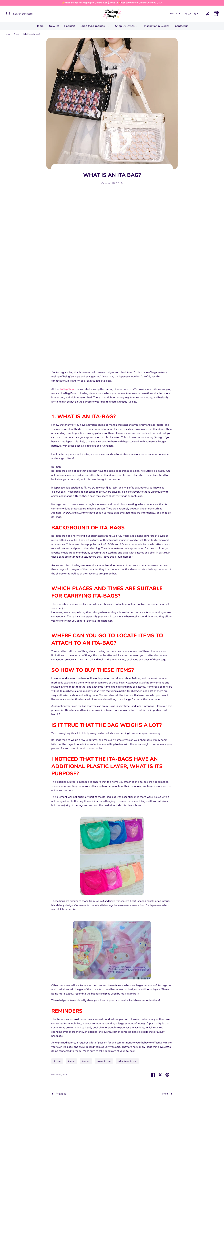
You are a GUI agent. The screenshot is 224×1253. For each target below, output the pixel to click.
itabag (71, 1061)
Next (165, 1094)
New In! (54, 26)
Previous (60, 1094)
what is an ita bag (127, 1061)
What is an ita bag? (31, 34)
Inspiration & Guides (156, 26)
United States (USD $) (183, 13)
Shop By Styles (125, 26)
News (16, 34)
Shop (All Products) (93, 26)
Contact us (181, 26)
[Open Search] (8, 13)
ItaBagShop (67, 389)
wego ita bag (104, 1061)
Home (39, 26)
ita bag (57, 1061)
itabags (86, 1061)
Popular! (69, 26)
